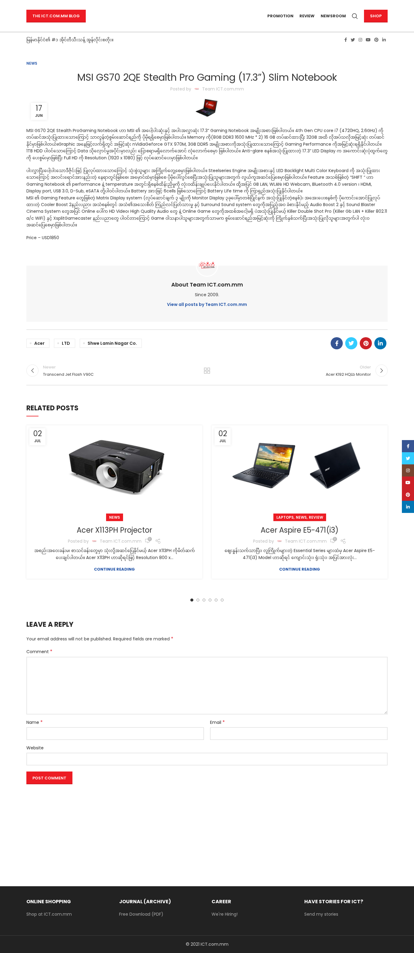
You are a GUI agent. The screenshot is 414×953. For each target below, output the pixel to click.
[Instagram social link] (360, 40)
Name (34, 722)
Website (35, 748)
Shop (376, 16)
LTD (66, 343)
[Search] (355, 16)
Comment (39, 651)
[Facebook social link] (345, 40)
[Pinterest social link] (376, 40)
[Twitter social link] (353, 40)
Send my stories (321, 914)
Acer (39, 343)
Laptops (285, 517)
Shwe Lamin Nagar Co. (112, 343)
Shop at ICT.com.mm (49, 914)
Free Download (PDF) (141, 914)
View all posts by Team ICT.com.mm (207, 304)
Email (217, 722)
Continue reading (114, 569)
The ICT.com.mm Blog (56, 16)
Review (316, 517)
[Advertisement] (207, 829)
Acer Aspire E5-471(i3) (300, 530)
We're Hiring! (225, 914)
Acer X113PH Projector (114, 530)
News (31, 63)
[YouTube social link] (368, 40)
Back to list (207, 371)
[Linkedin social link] (384, 40)
